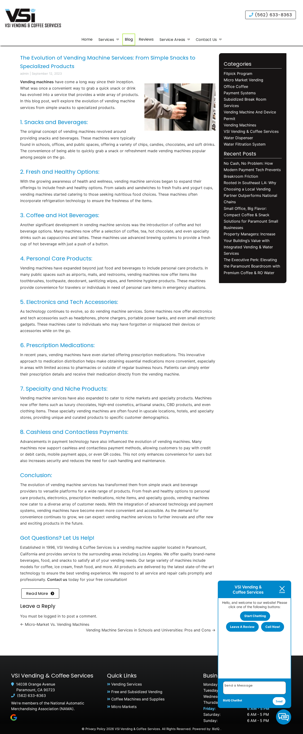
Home (87, 39)
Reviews (146, 39)
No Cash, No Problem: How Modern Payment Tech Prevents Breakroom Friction (252, 169)
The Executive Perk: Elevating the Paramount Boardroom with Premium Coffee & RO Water (252, 266)
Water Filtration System (245, 144)
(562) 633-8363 (273, 15)
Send (279, 701)
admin (24, 73)
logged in (52, 616)
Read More (37, 593)
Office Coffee (236, 86)
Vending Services (126, 684)
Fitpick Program (238, 73)
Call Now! (272, 627)
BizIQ (215, 729)
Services (106, 39)
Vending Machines (240, 125)
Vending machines (37, 81)
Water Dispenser (238, 137)
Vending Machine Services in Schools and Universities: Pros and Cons (150, 630)
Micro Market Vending (243, 80)
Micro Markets (124, 706)
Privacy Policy (95, 729)
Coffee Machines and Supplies (138, 699)
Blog (129, 39)
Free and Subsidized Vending (136, 692)
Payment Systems (240, 93)
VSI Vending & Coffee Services (251, 131)
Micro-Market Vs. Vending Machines (54, 624)
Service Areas (172, 39)
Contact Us (206, 39)
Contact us (57, 579)
